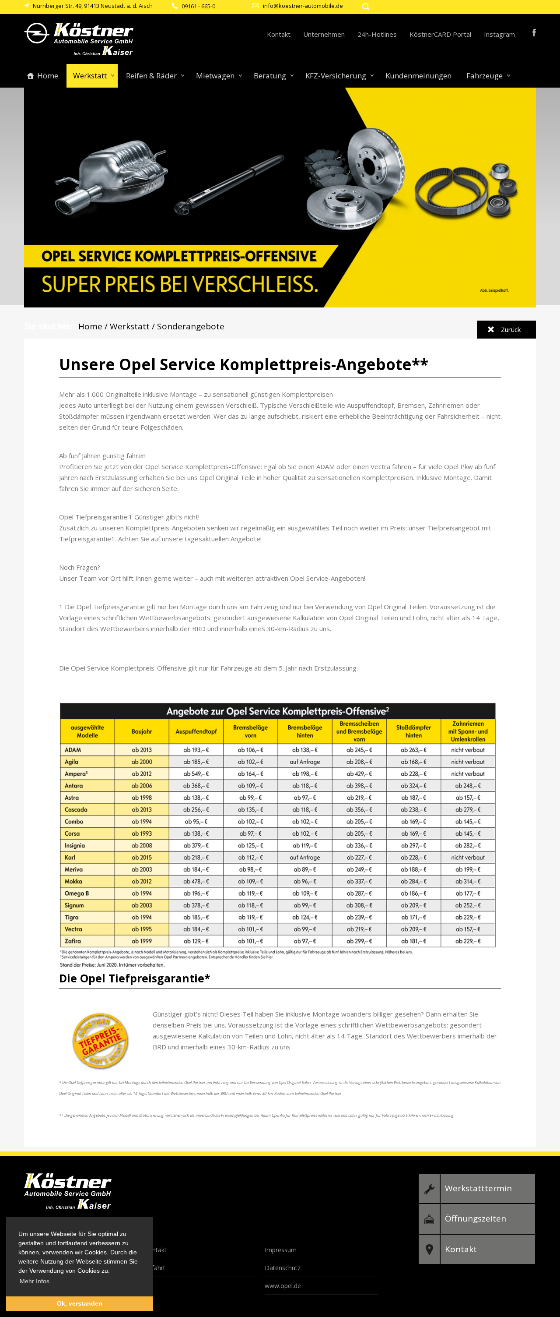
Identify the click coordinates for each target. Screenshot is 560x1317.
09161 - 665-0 (198, 6)
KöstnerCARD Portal (440, 34)
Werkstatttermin (478, 1188)
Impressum (281, 1250)
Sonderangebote (190, 326)
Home (47, 76)
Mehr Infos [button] (34, 1281)
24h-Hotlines (377, 34)
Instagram (499, 34)
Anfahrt (154, 1268)
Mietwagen (215, 76)
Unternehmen (324, 34)
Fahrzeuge (484, 76)
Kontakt (278, 34)
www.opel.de (283, 1286)
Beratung (270, 76)
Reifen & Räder (151, 76)
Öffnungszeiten (475, 1218)
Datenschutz (283, 1268)
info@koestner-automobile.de (303, 6)
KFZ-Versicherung (335, 76)
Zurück (511, 329)
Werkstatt (90, 76)
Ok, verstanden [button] (79, 1303)
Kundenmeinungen (418, 76)
